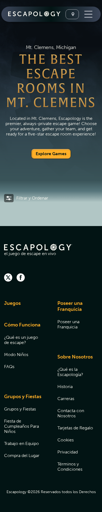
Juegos (12, 303)
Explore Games (51, 153)
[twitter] (8, 278)
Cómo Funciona (22, 325)
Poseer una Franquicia (70, 306)
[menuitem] (24, 306)
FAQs (9, 366)
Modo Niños (16, 354)
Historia (65, 386)
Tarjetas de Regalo (75, 427)
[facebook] (21, 278)
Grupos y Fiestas (22, 397)
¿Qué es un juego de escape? (21, 340)
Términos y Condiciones (69, 466)
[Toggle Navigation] (87, 14)
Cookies (65, 439)
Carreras (65, 398)
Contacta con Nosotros (70, 413)
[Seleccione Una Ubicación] (72, 14)
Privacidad (67, 452)
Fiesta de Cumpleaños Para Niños (21, 426)
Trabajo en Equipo (21, 443)
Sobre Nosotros (75, 357)
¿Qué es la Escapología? (70, 372)
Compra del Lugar (21, 455)
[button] (26, 198)
